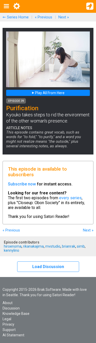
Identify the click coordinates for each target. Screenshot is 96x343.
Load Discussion (48, 266)
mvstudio (52, 246)
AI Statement (13, 335)
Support (9, 330)
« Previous (43, 17)
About (8, 303)
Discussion (11, 308)
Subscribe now (22, 184)
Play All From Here (49, 93)
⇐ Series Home (16, 17)
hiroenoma (13, 246)
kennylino (11, 250)
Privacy (8, 324)
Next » (63, 17)
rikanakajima (33, 246)
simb (81, 246)
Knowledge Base (16, 314)
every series (70, 197)
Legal (7, 319)
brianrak (68, 246)
